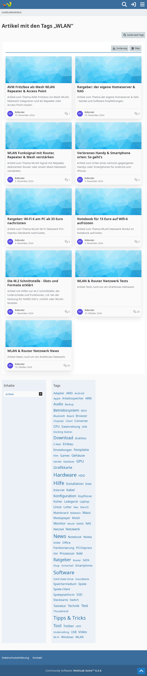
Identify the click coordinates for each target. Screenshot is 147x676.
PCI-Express (84, 548)
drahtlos (80, 438)
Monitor (59, 523)
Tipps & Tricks (69, 617)
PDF (55, 553)
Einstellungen (62, 450)
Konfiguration (64, 495)
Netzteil (58, 529)
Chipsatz (58, 421)
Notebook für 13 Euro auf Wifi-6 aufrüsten (102, 221)
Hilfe (58, 483)
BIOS (84, 410)
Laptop (84, 501)
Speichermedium (65, 584)
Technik (73, 606)
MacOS (84, 507)
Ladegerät (71, 501)
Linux (57, 507)
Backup (69, 404)
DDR (84, 426)
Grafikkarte (62, 467)
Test (84, 605)
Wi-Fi (56, 637)
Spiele (82, 584)
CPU (56, 426)
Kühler (57, 501)
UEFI (78, 626)
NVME (57, 542)
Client (69, 421)
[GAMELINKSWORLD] (6, 4)
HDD (82, 476)
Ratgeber (62, 559)
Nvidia (87, 537)
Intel (88, 484)
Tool (57, 625)
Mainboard (60, 513)
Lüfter (67, 507)
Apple (56, 398)
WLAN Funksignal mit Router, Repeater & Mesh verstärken (30, 155)
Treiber (68, 626)
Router (77, 560)
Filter (137, 48)
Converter (81, 421)
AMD (69, 393)
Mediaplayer (61, 518)
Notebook (75, 537)
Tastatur (59, 606)
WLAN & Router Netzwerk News (33, 351)
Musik (71, 523)
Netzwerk (73, 529)
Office (66, 543)
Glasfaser (69, 461)
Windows (67, 637)
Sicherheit (67, 565)
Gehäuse (78, 455)
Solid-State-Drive (63, 579)
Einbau (68, 444)
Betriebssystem (66, 410)
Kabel (70, 490)
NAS (88, 523)
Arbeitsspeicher (73, 398)
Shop (56, 565)
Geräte (57, 461)
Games (65, 456)
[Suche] (124, 4)
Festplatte (81, 450)
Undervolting (61, 632)
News (59, 536)
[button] (120, 48)
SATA (86, 560)
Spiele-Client (61, 589)
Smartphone (83, 565)
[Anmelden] (133, 4)
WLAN (79, 637)
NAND (80, 523)
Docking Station (62, 432)
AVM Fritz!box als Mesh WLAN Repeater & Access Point (31, 89)
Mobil (76, 518)
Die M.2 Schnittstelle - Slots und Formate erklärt (32, 283)
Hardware (65, 474)
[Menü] (142, 4)
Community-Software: (73, 670)
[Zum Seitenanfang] (141, 671)
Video (82, 632)
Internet (59, 490)
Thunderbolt (60, 611)
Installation (75, 483)
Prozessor (67, 553)
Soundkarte (82, 579)
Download (63, 438)
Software (63, 572)
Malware (75, 513)
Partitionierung (63, 548)
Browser (81, 416)
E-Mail (57, 444)
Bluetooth (59, 416)
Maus (86, 512)
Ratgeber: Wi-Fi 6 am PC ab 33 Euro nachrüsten (35, 221)
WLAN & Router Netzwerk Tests (102, 281)
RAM (79, 553)
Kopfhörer (85, 496)
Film (55, 455)
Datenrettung (70, 427)
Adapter (58, 393)
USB (74, 632)
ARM (88, 398)
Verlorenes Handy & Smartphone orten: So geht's (103, 155)
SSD (79, 594)
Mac (76, 507)
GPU (80, 461)
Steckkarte (60, 600)
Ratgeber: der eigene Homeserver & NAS (106, 89)
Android (79, 393)
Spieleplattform (64, 595)
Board (70, 416)
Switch (74, 600)
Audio (58, 404)
